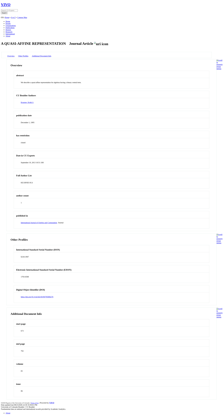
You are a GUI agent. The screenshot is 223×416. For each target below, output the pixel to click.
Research (9, 32)
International (10, 34)
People (8, 23)
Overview (11, 56)
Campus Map (22, 17)
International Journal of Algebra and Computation (39, 223)
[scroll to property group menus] (219, 69)
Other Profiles (23, 56)
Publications (10, 28)
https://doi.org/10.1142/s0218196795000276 (37, 297)
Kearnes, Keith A (27, 102)
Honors (8, 30)
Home (7, 17)
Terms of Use (35, 403)
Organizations (11, 26)
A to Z (13, 17)
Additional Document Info (41, 56)
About (8, 36)
